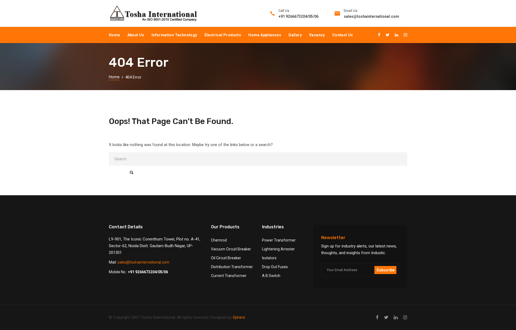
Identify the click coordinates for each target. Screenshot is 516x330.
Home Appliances (264, 35)
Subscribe (386, 270)
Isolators (269, 258)
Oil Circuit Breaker (226, 258)
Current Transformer (228, 276)
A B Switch (271, 276)
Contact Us (342, 35)
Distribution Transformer (232, 267)
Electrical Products (223, 35)
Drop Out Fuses (275, 267)
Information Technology (174, 35)
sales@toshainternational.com (143, 262)
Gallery (295, 35)
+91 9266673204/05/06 (148, 272)
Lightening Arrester (278, 249)
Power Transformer (279, 240)
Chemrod (219, 240)
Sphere (239, 317)
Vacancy (317, 35)
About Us (135, 35)
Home (114, 35)
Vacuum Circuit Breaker (231, 249)
